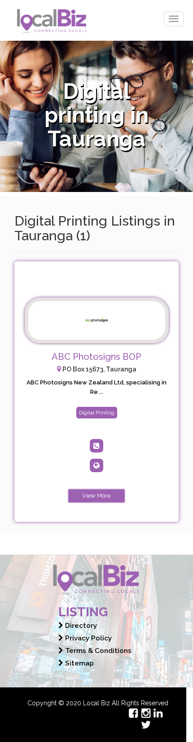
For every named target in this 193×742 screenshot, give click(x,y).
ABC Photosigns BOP (96, 356)
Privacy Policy (87, 638)
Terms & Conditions (97, 651)
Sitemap (78, 663)
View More (96, 495)
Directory (80, 626)
